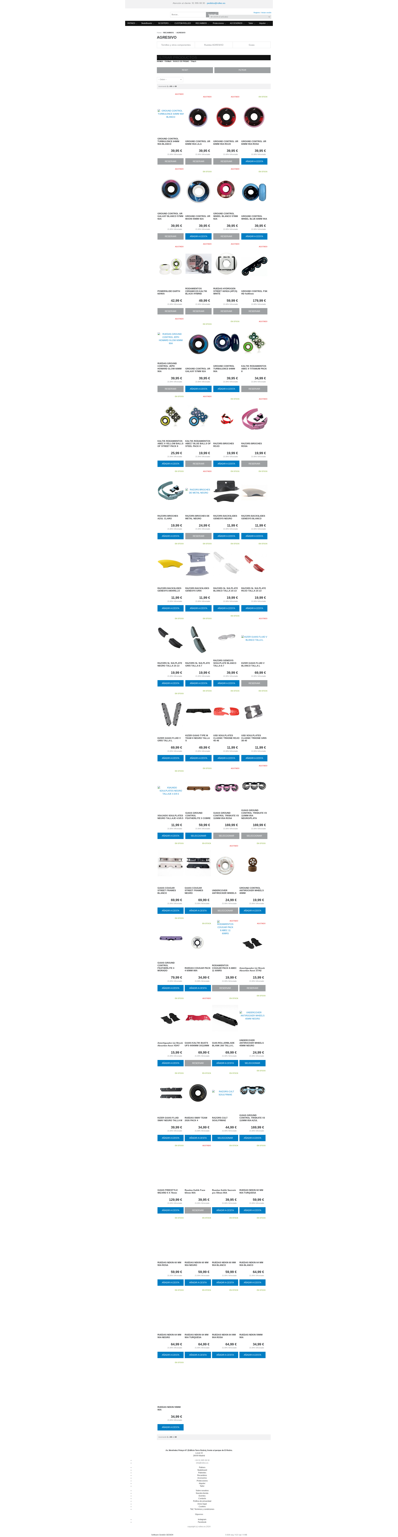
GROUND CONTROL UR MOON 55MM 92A (197, 217)
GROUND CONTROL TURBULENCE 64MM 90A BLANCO (168, 141)
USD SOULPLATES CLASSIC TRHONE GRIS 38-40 (253, 738)
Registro (257, 13)
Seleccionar (198, 835)
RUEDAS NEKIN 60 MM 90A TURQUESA (251, 1191)
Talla (193, 61)
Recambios (202, 1475)
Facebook (202, 1522)
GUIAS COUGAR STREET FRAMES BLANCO (166, 890)
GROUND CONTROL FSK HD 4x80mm (254, 292)
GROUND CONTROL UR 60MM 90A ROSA (253, 142)
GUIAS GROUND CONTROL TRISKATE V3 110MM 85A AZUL (252, 1118)
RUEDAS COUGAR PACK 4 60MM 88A (198, 969)
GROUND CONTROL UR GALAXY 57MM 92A (197, 370)
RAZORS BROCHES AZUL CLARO (167, 517)
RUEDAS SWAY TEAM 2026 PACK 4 (196, 1119)
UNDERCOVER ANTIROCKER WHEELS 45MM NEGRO (251, 1043)
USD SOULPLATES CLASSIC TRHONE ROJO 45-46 (226, 738)
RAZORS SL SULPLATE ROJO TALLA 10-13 (253, 589)
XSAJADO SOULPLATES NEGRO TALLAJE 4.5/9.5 (170, 816)
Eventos (202, 1496)
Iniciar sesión (266, 13)
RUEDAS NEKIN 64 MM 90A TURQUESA (196, 1336)
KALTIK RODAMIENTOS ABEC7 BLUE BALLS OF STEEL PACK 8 (198, 444)
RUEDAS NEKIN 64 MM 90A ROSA (224, 1336)
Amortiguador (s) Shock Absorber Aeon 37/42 (252, 969)
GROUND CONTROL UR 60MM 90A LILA (197, 142)
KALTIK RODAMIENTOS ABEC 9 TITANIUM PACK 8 (254, 369)
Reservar (170, 161)
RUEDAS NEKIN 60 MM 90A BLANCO (224, 1263)
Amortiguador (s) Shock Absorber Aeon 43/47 (170, 1044)
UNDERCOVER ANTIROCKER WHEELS (224, 891)
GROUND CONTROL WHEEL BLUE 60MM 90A (254, 217)
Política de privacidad (202, 1501)
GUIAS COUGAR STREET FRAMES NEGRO (194, 890)
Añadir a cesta (254, 161)
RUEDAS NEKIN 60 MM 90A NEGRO (196, 1263)
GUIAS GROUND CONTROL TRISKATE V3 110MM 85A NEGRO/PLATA (254, 814)
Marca (160, 61)
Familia (168, 61)
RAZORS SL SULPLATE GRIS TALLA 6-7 (197, 664)
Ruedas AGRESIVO (213, 45)
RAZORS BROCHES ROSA (251, 444)
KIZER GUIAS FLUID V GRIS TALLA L (169, 739)
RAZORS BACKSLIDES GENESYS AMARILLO (169, 589)
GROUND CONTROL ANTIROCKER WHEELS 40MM (251, 890)
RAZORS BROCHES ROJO (223, 444)
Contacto (202, 1498)
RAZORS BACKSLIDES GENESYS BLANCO (253, 517)
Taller (250, 23)
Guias (252, 45)
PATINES (131, 23)
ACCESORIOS (236, 23)
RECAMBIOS (201, 23)
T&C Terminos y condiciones (202, 1509)
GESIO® (169, 1535)
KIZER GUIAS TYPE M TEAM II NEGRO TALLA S (197, 738)
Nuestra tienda (202, 1493)
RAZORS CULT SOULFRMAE (220, 1119)
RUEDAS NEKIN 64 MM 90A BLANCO (251, 1263)
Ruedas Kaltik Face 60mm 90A (195, 1191)
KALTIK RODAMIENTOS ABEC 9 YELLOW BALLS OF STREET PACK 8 (170, 444)
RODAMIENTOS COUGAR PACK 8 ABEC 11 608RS (224, 968)
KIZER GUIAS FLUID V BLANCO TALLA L (252, 664)
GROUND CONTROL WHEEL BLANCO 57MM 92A (225, 216)
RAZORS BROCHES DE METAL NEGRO (197, 517)
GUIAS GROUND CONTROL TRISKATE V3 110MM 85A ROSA (226, 815)
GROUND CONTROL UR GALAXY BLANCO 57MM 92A (170, 216)
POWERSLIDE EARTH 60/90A (168, 292)
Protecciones (218, 23)
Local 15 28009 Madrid (199, 1453)
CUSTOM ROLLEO (183, 23)
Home (159, 33)
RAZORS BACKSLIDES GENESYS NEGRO (225, 517)
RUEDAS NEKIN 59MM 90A (251, 1336)
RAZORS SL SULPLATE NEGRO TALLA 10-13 (169, 664)
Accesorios (202, 1478)
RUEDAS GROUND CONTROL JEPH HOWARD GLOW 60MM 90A (169, 367)
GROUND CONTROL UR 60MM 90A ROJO (225, 142)
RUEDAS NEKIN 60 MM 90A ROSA (169, 1263)
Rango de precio (181, 61)
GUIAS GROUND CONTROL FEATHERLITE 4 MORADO (166, 967)
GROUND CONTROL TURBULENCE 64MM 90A (224, 369)
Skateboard (202, 1470)
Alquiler (262, 23)
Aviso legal (202, 1504)
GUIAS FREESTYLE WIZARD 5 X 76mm (167, 1191)
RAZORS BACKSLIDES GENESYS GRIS (197, 589)
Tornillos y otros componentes (176, 45)
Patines (202, 1467)
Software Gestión (158, 1535)
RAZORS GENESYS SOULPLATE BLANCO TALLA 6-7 (224, 663)
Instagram (202, 1519)
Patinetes (202, 1473)
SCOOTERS (163, 23)
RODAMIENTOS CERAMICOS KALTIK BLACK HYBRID (196, 291)
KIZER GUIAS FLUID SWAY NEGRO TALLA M (169, 1119)
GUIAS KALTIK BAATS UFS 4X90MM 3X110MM (197, 1044)
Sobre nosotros (202, 1490)
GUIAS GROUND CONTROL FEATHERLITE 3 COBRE (198, 815)
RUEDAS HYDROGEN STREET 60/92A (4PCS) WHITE (225, 291)
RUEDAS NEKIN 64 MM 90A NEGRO (169, 1336)
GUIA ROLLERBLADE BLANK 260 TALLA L (223, 1044)
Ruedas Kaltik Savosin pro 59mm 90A (224, 1191)
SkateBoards (146, 23)
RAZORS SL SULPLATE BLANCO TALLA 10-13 (225, 589)
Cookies (202, 1506)
